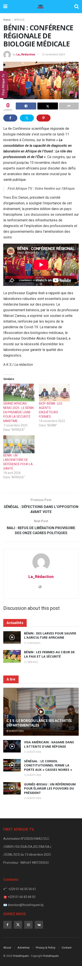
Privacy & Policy (45, 947)
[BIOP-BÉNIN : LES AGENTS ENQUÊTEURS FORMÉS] (54, 392)
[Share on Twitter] (47, 106)
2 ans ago (32, 662)
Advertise (23, 947)
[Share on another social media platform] (69, 106)
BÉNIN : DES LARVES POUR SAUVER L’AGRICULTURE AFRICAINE (50, 635)
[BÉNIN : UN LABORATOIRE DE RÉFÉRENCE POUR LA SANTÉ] (19, 444)
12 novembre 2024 (53, 54)
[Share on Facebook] (26, 106)
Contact (67, 947)
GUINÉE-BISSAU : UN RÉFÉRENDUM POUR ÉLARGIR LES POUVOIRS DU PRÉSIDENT (50, 788)
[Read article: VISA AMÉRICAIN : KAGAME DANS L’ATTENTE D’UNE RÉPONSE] (12, 746)
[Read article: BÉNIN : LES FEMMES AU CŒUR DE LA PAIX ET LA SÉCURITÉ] (12, 656)
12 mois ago (33, 643)
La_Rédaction (25, 54)
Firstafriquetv (21, 955)
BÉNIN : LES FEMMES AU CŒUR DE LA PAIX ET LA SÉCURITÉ (49, 654)
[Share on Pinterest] (44, 118)
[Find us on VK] (39, 925)
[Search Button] (76, 6)
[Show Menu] (5, 6)
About (7, 947)
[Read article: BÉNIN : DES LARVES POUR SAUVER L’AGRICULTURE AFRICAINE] (12, 637)
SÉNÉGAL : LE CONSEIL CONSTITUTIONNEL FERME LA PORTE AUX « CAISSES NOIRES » (48, 765)
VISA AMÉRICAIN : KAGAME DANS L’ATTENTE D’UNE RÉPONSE (49, 744)
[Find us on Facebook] (7, 925)
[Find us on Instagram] (28, 925)
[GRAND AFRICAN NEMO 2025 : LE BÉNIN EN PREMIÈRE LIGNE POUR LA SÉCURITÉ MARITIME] (19, 392)
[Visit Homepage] (40, 6)
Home (6, 19)
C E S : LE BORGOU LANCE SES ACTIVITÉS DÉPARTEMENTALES (39, 723)
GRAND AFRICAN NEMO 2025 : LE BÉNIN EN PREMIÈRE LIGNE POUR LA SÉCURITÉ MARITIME (18, 412)
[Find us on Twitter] (18, 925)
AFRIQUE (19, 19)
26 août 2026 (16, 731)
